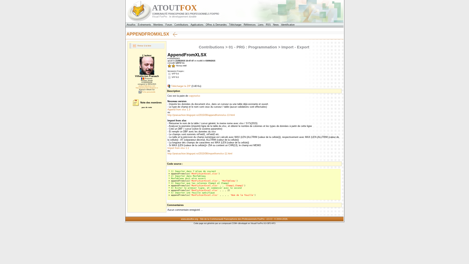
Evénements (144, 24)
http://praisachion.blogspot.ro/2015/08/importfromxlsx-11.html (199, 153)
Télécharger (235, 24)
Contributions (181, 24)
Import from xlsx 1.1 (178, 148)
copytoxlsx (194, 95)
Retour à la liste (144, 46)
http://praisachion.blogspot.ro (147, 88)
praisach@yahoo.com (147, 86)
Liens (261, 24)
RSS (268, 24)
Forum (168, 24)
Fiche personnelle (148, 92)
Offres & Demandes (216, 24)
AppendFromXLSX (149, 34)
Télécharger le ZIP (180, 86)
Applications (197, 24)
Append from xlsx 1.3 (178, 109)
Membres (158, 24)
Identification (288, 24)
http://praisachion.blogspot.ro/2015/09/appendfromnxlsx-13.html (201, 115)
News (276, 24)
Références (250, 24)
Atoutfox (131, 24)
